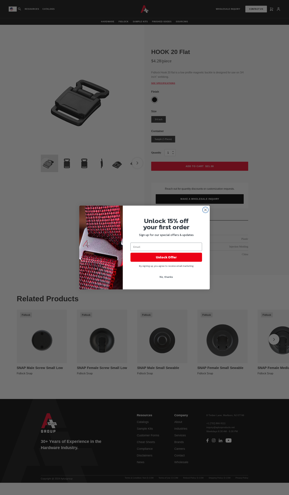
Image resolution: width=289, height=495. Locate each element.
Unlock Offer (166, 257)
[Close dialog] (205, 210)
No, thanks (166, 277)
